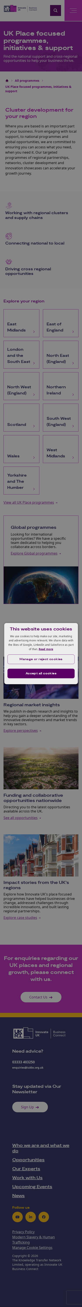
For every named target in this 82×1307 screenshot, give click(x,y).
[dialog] (41, 653)
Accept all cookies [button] (41, 673)
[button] (41, 659)
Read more (46, 649)
